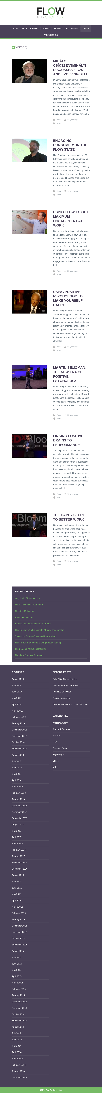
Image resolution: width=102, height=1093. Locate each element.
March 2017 (17, 843)
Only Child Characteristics (27, 598)
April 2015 (17, 976)
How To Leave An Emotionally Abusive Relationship (39, 630)
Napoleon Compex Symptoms (29, 655)
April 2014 (17, 1052)
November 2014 (19, 1008)
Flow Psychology (52, 1090)
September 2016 (19, 869)
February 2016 (19, 913)
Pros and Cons (51, 35)
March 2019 (17, 711)
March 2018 (17, 787)
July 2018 (16, 761)
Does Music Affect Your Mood (29, 605)
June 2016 (17, 888)
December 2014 (19, 1002)
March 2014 (17, 1059)
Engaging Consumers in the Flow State (70, 145)
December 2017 (19, 806)
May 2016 (16, 894)
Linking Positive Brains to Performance (68, 440)
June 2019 (17, 692)
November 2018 (19, 736)
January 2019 (18, 723)
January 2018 (18, 799)
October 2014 (18, 1014)
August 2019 (18, 679)
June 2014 (17, 1040)
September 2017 (19, 818)
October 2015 (18, 938)
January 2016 (18, 919)
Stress (46, 29)
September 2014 (19, 1020)
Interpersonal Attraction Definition (30, 649)
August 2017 (18, 824)
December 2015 (19, 926)
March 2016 (17, 907)
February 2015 (19, 989)
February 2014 (19, 1065)
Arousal (58, 29)
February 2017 (19, 850)
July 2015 (16, 957)
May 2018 (16, 774)
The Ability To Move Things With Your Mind (35, 636)
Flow (15, 29)
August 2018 (18, 755)
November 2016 (19, 862)
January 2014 (18, 1071)
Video (59, 120)
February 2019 (19, 717)
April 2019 (17, 704)
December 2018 (19, 730)
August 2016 (18, 875)
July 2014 (16, 1033)
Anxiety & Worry (30, 29)
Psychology (72, 29)
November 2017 (19, 812)
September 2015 (19, 945)
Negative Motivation (24, 611)
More (59, 123)
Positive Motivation (24, 617)
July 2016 (16, 881)
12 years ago (72, 120)
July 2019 (16, 685)
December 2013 (19, 1077)
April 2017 (17, 837)
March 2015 (17, 983)
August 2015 (18, 951)
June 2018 (17, 768)
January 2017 (18, 856)
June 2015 (17, 964)
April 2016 (17, 900)
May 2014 (16, 1046)
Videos (85, 29)
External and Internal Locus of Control (33, 624)
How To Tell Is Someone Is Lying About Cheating (38, 643)
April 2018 (17, 780)
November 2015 (19, 932)
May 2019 (16, 698)
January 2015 (18, 995)
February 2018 (19, 793)
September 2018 (19, 749)
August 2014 (18, 1027)
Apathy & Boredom (61, 729)
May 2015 (16, 970)
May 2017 (16, 831)
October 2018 (18, 742)
